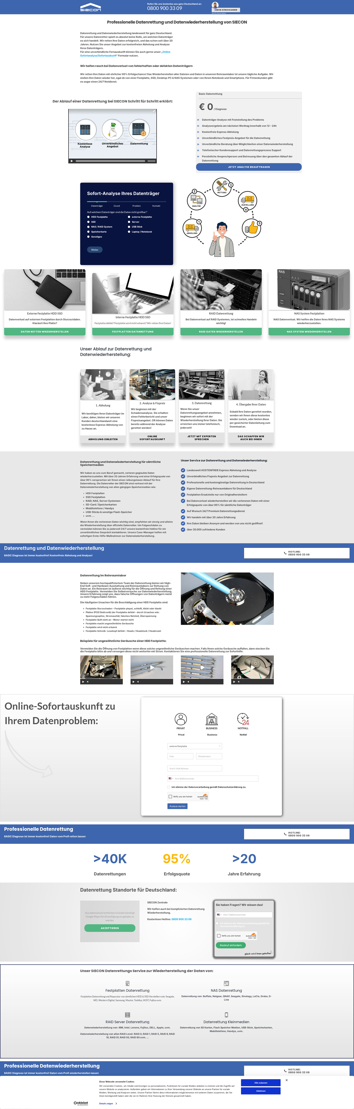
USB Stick (137, 226)
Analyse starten (177, 806)
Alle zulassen (260, 1083)
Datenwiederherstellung (75, 548)
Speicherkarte (99, 231)
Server (135, 221)
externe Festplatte (142, 216)
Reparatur (115, 996)
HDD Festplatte (99, 216)
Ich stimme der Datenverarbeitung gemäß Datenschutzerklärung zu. (209, 787)
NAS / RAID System (101, 226)
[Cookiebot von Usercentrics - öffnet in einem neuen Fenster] (81, 1104)
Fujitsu (153, 1000)
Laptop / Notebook (142, 231)
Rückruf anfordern (231, 945)
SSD (93, 221)
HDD (139, 996)
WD (95, 1000)
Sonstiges (96, 236)
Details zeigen (106, 1103)
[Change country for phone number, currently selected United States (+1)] (170, 778)
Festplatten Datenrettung (93, 996)
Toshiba (138, 1000)
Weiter (94, 249)
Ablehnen (261, 1091)
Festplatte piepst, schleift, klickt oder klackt (137, 608)
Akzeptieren (110, 928)
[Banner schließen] (287, 1080)
